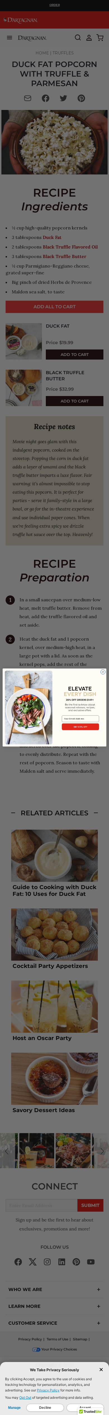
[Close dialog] (103, 671)
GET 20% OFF (80, 726)
